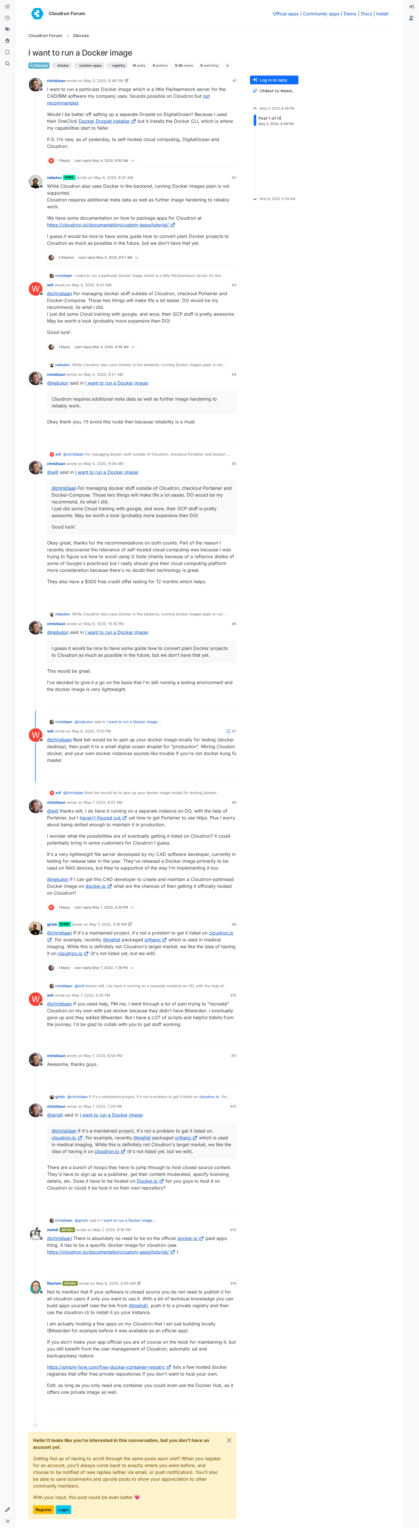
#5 (234, 463)
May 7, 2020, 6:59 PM (103, 1055)
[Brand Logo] (37, 14)
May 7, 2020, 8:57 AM (103, 802)
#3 (234, 285)
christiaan (56, 80)
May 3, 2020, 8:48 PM (103, 80)
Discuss (41, 65)
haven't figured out (100, 818)
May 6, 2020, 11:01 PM (91, 731)
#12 (233, 1106)
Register (44, 1509)
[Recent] (7, 18)
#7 (234, 731)
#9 (234, 924)
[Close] (229, 1440)
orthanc (153, 939)
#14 (233, 1283)
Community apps (321, 14)
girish (52, 924)
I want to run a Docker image (116, 383)
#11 (233, 1055)
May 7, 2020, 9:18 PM (112, 1229)
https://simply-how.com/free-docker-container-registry (106, 1367)
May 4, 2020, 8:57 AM (103, 374)
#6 (234, 623)
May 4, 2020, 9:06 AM (103, 463)
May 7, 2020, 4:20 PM (91, 995)
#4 (234, 374)
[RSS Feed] (227, 65)
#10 (233, 995)
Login (63, 1509)
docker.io (96, 886)
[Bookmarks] (7, 52)
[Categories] (7, 6)
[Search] (7, 63)
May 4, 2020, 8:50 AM (91, 285)
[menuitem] (411, 6)
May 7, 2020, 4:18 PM (108, 924)
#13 (233, 1229)
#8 (234, 802)
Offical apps (286, 14)
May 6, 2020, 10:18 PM (104, 623)
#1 (234, 80)
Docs (366, 14)
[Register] (411, 18)
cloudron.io (70, 953)
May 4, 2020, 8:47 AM (113, 177)
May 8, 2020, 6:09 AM (116, 1283)
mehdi (52, 1229)
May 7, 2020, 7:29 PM (103, 1106)
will (50, 285)
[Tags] (7, 29)
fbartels (54, 1283)
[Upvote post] (222, 160)
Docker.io (147, 1181)
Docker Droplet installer (104, 121)
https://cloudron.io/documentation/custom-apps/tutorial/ (108, 225)
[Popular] (7, 41)
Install (382, 14)
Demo (350, 14)
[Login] (411, 6)
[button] (7, 1509)
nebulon (54, 177)
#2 (234, 177)
